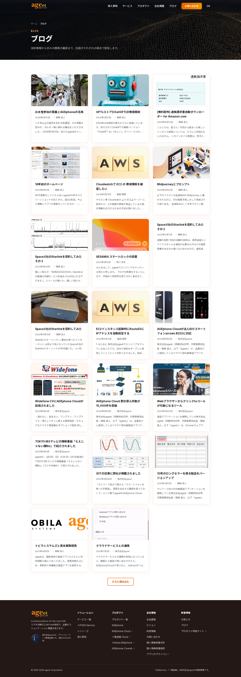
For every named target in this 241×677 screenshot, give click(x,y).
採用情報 (151, 631)
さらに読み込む (120, 581)
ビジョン (151, 625)
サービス (127, 6)
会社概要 (159, 6)
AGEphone (117, 625)
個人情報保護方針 (156, 642)
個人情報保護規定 (156, 648)
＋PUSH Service (86, 625)
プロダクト (143, 6)
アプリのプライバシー (158, 654)
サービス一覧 (84, 619)
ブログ (173, 6)
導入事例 (113, 6)
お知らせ (185, 619)
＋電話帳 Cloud (120, 636)
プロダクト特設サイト (192, 631)
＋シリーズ (83, 631)
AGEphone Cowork (122, 648)
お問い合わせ (192, 6)
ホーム (34, 23)
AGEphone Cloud (121, 631)
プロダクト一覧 (120, 619)
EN (208, 6)
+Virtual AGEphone (122, 642)
